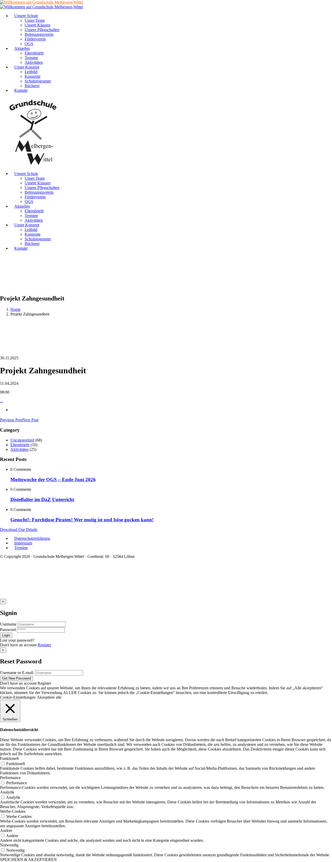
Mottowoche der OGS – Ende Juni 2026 (53, 479)
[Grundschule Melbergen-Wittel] (33, 165)
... (1, 401)
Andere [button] (6, 830)
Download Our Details (18, 529)
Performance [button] (10, 777)
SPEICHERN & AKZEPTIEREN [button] (28, 859)
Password (8, 629)
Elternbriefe (20, 445)
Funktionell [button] (9, 758)
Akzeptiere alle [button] (49, 697)
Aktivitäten (19, 449)
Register (44, 645)
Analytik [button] (7, 792)
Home (15, 309)
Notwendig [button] (9, 845)
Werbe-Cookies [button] (12, 811)
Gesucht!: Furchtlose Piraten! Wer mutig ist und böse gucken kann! (82, 519)
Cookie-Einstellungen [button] (18, 697)
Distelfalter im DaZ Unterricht (42, 499)
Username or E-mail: (17, 672)
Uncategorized (22, 440)
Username (8, 624)
